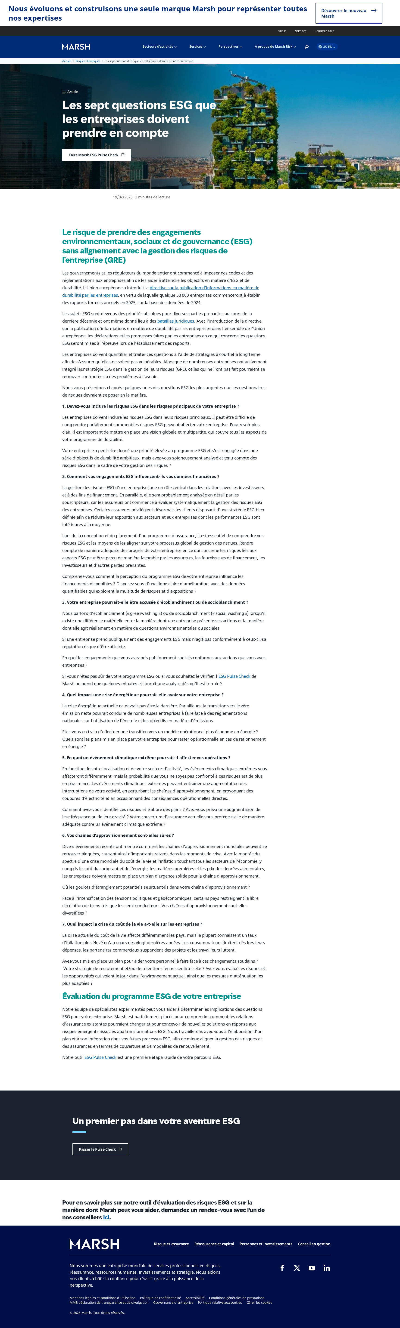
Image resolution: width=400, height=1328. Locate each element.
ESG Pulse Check (234, 676)
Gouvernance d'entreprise (173, 1302)
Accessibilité (195, 1298)
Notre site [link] (300, 31)
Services (195, 46)
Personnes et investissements (266, 1243)
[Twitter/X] (297, 1267)
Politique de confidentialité (160, 1298)
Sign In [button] (282, 31)
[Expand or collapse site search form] (306, 47)
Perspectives (229, 46)
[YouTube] (311, 1267)
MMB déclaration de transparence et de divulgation (109, 1302)
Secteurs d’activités (158, 46)
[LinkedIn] (326, 1267)
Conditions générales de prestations (236, 1298)
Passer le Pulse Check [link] (97, 1149)
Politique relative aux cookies (220, 1302)
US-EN (327, 46)
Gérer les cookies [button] (259, 1302)
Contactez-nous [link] (324, 31)
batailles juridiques (175, 321)
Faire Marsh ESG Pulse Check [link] (93, 154)
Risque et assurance (171, 1243)
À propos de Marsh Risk (273, 46)
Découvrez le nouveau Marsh (343, 13)
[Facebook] (282, 1267)
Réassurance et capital (214, 1243)
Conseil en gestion (314, 1243)
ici (106, 1217)
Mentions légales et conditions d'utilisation (102, 1298)
